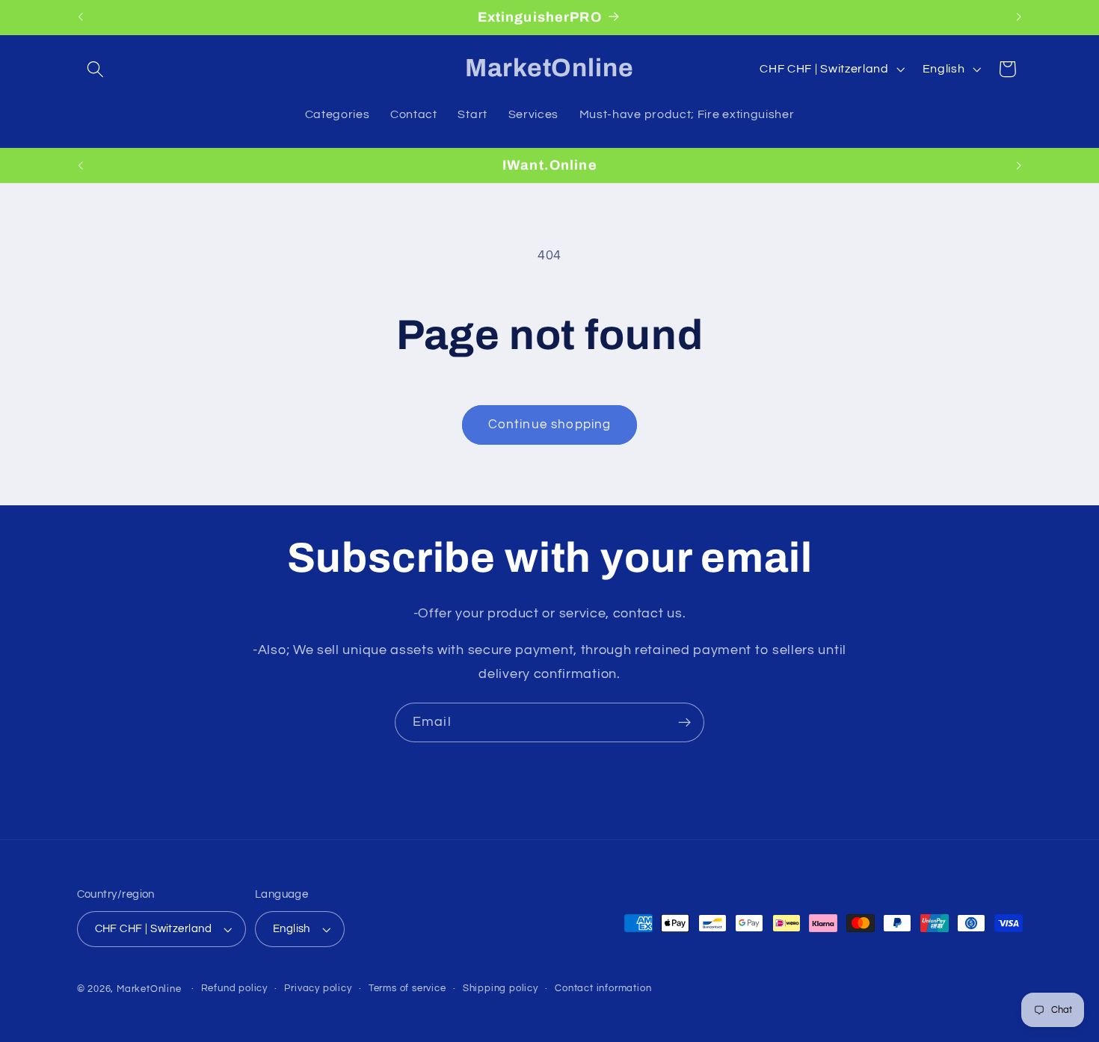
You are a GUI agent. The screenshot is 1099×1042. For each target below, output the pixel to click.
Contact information (603, 988)
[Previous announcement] (80, 17)
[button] (96, 69)
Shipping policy (500, 988)
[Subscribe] (684, 723)
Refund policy (234, 988)
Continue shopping (550, 424)
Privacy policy (317, 988)
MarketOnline (149, 989)
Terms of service (407, 988)
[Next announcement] (1019, 17)
